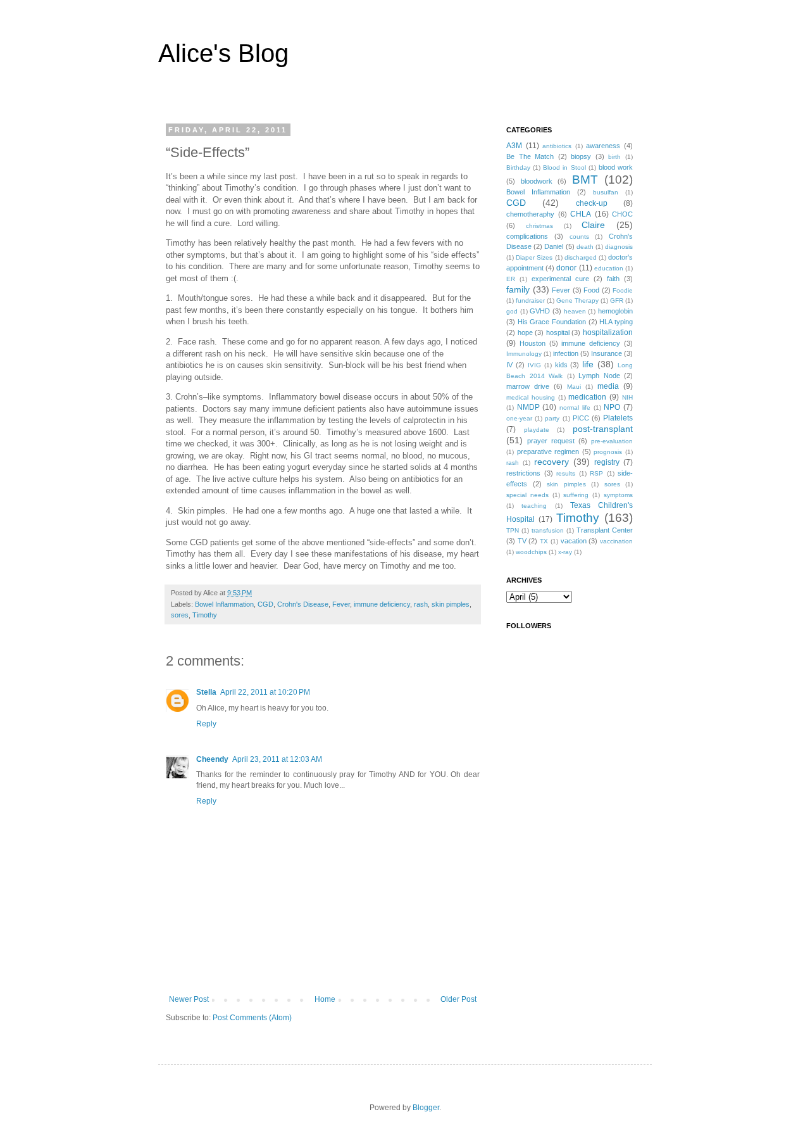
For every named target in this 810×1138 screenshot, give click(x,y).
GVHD (540, 311)
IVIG (534, 365)
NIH (627, 397)
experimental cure (560, 278)
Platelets (618, 418)
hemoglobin (615, 311)
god (512, 311)
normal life (574, 407)
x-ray (565, 551)
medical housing (530, 397)
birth (614, 156)
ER (510, 278)
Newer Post (189, 999)
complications (527, 236)
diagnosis (619, 246)
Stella (206, 692)
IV (509, 365)
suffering (576, 494)
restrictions (523, 473)
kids (561, 365)
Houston (532, 343)
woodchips (531, 551)
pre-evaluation (612, 441)
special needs (527, 494)
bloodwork (536, 181)
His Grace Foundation (552, 322)
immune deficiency (382, 604)
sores (180, 615)
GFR (616, 300)
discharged (580, 257)
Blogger (426, 1107)
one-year (519, 418)
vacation (574, 541)
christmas (539, 225)
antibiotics (556, 145)
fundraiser (530, 300)
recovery (551, 462)
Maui (574, 386)
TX (544, 541)
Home (325, 999)
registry (607, 462)
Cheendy (212, 759)
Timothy (204, 615)
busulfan (605, 192)
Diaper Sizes (534, 257)
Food (591, 290)
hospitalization (608, 332)
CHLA (580, 214)
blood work (616, 167)
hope (525, 332)
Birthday (518, 167)
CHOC (622, 214)
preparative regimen (548, 451)
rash (421, 604)
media (608, 386)
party (552, 418)
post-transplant (603, 429)
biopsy (581, 156)
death (585, 246)
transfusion (548, 530)
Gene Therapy (577, 300)
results (565, 473)
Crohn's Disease (302, 604)
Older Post (458, 999)
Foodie (623, 290)
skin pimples (451, 604)
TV (522, 541)
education (608, 268)
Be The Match (530, 156)
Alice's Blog (223, 53)
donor (566, 267)
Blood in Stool (564, 167)
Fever (341, 604)
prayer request (551, 441)
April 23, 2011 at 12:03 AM (277, 759)
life (588, 364)
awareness (603, 145)
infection (565, 353)
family (518, 289)
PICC (581, 418)
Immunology (524, 353)
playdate (536, 429)
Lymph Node (599, 375)
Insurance (606, 353)
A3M (514, 145)
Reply (206, 723)
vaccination (616, 541)
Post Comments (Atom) (252, 1017)
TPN (512, 530)
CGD (265, 604)
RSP (596, 473)
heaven (575, 311)
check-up (592, 203)
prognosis (608, 451)
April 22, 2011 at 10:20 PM (265, 692)
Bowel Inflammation (224, 604)
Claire (593, 225)
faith (613, 278)
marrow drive (527, 386)
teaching (534, 505)
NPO (612, 407)
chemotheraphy (530, 214)
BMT (585, 179)
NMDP (528, 407)
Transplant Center (604, 530)
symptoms (618, 494)
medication (587, 397)
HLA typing (616, 322)
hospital (558, 332)
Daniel (553, 246)
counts (579, 236)
